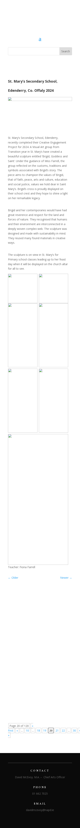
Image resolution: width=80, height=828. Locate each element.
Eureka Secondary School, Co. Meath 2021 (38, 697)
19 (44, 730)
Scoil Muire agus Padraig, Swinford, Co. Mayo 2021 (37, 610)
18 (38, 730)
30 (74, 730)
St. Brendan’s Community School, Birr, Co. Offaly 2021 (39, 658)
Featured (37, 615)
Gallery (48, 615)
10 (27, 730)
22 (63, 730)
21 (57, 730)
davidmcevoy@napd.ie (40, 810)
